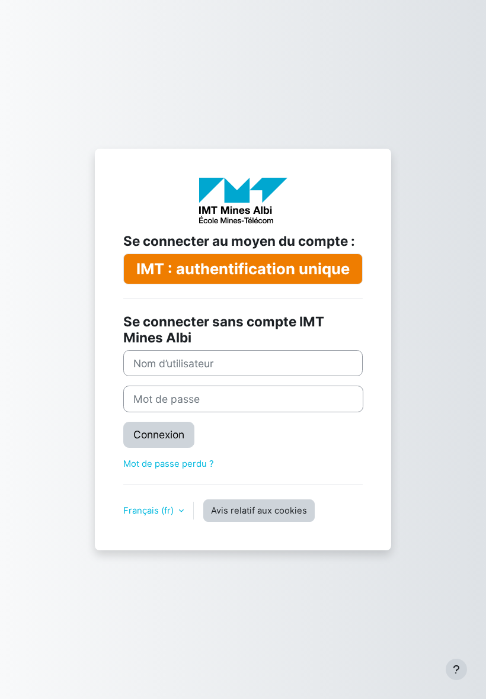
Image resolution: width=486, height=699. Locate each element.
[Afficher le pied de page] (456, 669)
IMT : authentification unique (243, 268)
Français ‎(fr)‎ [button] (149, 510)
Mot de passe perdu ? (168, 463)
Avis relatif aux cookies (259, 510)
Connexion (158, 434)
